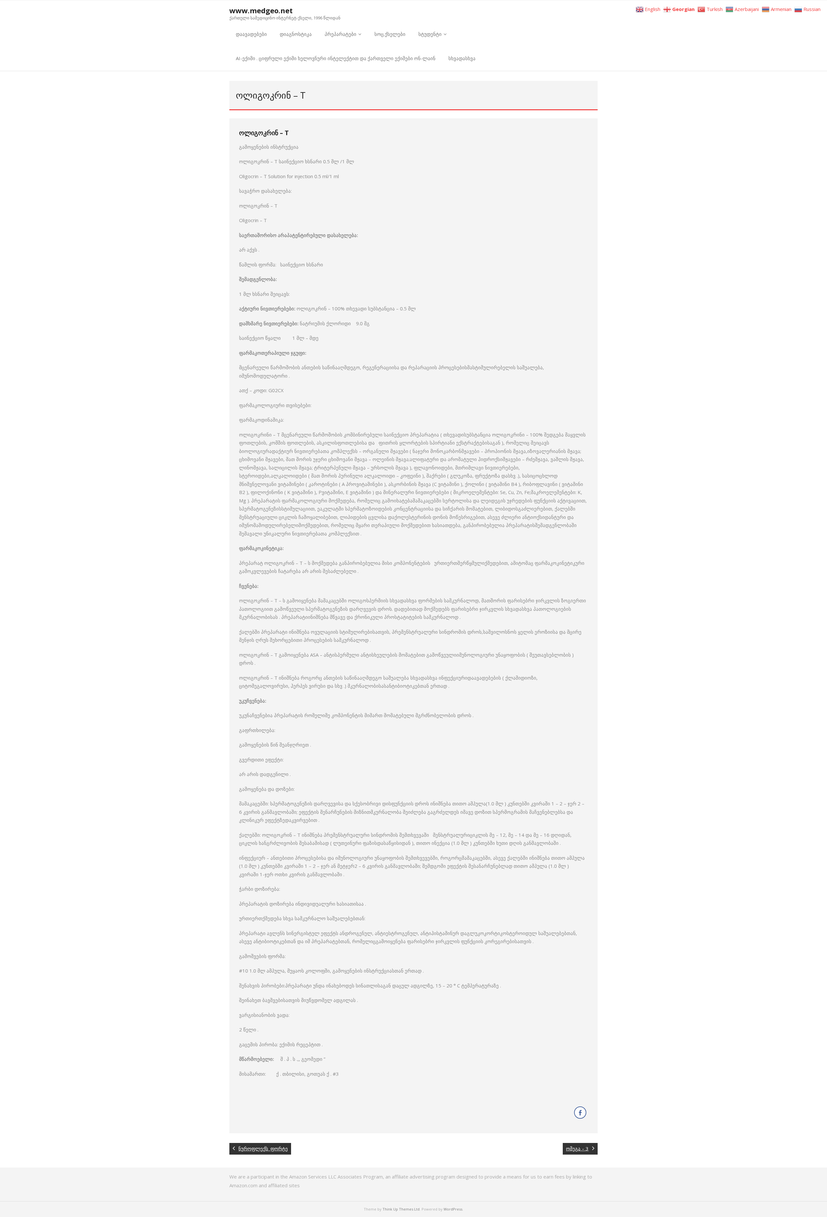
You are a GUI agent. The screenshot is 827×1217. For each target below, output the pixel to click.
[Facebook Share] (580, 1112)
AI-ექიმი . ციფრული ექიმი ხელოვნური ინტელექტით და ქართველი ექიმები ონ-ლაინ (335, 58)
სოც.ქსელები (389, 34)
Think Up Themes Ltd (401, 1209)
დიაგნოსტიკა (296, 34)
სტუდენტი (430, 34)
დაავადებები (251, 34)
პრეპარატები (340, 34)
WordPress (453, 1209)
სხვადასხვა (462, 58)
